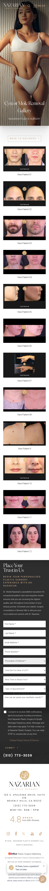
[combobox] (24, 661)
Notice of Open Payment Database (24, 862)
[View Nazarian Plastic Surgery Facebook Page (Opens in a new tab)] (16, 835)
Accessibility (36, 858)
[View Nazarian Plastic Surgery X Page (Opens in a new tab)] (23, 835)
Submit (10, 748)
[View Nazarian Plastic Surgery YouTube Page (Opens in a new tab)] (32, 835)
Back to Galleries (23, 139)
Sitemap (9, 858)
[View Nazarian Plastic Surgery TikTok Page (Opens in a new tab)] (40, 835)
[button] (35, 6)
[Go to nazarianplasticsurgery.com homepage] (14, 6)
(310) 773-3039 (17, 755)
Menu (42, 6)
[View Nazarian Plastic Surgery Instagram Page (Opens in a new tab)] (8, 835)
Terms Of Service (31, 740)
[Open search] (28, 6)
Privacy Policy (16, 740)
